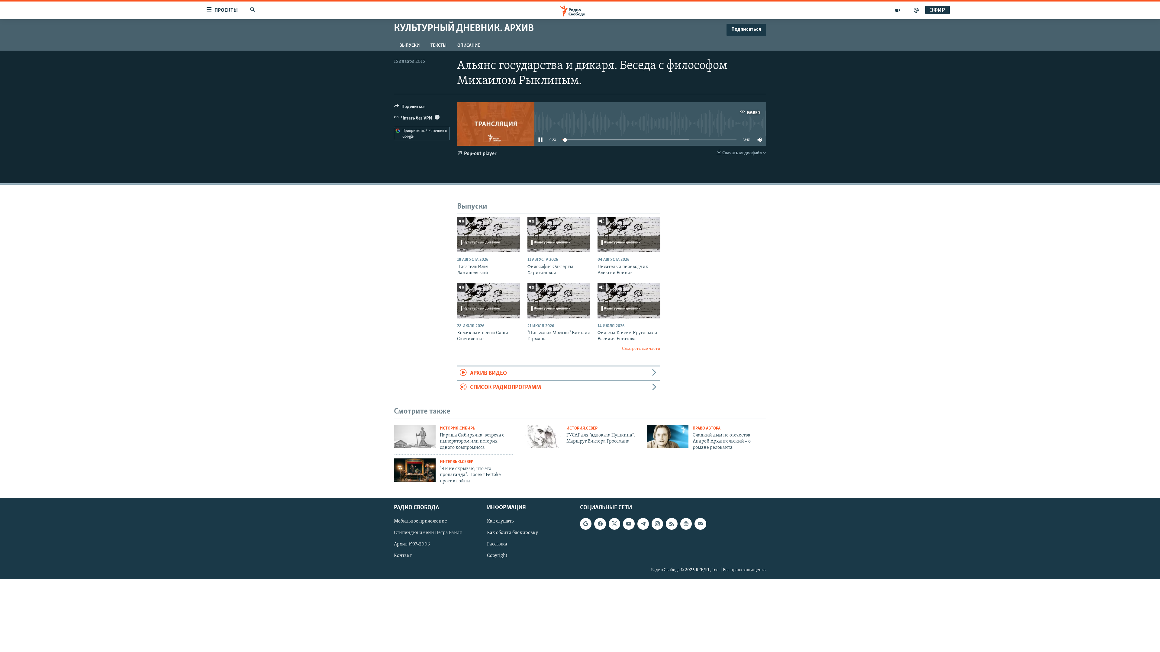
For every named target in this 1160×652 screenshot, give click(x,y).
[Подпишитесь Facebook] (600, 524)
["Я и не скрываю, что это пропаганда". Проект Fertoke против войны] (415, 470)
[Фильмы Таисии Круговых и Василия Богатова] (629, 300)
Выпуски (409, 45)
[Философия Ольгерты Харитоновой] (558, 234)
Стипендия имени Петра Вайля (428, 533)
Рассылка (497, 544)
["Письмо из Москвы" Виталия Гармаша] (558, 300)
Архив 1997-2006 (412, 544)
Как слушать (500, 521)
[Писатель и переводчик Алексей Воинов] (629, 234)
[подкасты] (916, 10)
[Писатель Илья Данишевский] (488, 234)
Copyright (497, 556)
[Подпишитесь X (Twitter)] (614, 524)
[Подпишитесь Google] (585, 524)
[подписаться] (700, 524)
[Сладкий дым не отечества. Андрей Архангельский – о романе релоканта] (667, 436)
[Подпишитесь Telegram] (643, 524)
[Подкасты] (686, 524)
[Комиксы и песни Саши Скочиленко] (488, 300)
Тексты (438, 45)
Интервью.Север (456, 462)
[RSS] (671, 524)
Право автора (706, 428)
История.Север (582, 428)
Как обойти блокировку (512, 533)
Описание (468, 45)
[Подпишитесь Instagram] (657, 524)
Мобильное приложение (420, 521)
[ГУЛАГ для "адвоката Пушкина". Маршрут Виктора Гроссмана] (541, 436)
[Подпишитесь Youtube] (628, 524)
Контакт (403, 556)
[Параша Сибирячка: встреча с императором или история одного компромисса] (415, 436)
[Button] (410, 108)
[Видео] (898, 10)
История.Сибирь (457, 428)
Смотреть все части (641, 349)
